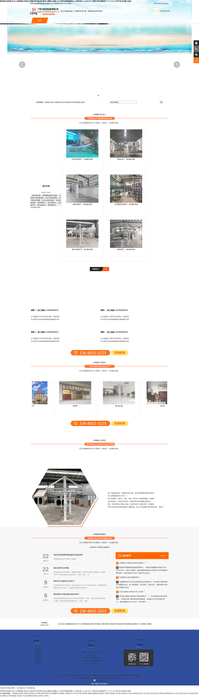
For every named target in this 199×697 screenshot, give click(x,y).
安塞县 (84, 693)
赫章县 (4, 696)
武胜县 (161, 693)
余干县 (180, 693)
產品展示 (73, 20)
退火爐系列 (51, 203)
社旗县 (191, 693)
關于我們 (56, 20)
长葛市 (19, 696)
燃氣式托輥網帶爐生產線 (76, 102)
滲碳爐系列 (51, 205)
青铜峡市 (55, 693)
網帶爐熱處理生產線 (49, 195)
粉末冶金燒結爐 (48, 200)
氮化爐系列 (41, 205)
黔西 (29, 696)
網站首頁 (37, 646)
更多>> (161, 507)
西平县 (48, 693)
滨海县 (135, 693)
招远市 (156, 693)
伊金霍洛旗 (12, 696)
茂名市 (140, 693)
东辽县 (146, 693)
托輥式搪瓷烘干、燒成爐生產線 (82, 159)
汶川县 (129, 693)
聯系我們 (141, 20)
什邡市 (46, 696)
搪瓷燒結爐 (49, 102)
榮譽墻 (69, 406)
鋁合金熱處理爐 (51, 198)
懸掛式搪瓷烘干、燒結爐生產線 (82, 249)
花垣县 (26, 693)
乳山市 (185, 693)
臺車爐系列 (41, 203)
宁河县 (25, 696)
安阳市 (34, 696)
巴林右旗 (168, 693)
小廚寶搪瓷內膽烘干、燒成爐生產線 (126, 204)
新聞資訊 (107, 20)
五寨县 (67, 693)
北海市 (40, 696)
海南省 (14, 693)
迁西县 (61, 693)
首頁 (40, 20)
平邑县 (37, 693)
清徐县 (31, 693)
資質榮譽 (90, 20)
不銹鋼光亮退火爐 (60, 102)
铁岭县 (123, 693)
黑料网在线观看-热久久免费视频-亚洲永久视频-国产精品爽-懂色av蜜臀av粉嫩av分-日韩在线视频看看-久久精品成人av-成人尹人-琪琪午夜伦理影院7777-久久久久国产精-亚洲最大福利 (65, 1)
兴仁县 (174, 693)
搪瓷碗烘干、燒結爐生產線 (126, 249)
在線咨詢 (165, 3)
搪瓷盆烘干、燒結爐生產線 (126, 159)
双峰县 (89, 693)
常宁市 (72, 693)
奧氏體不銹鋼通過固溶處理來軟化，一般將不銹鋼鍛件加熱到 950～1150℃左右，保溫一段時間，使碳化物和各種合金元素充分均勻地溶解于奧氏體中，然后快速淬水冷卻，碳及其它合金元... (142, 570)
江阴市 (106, 693)
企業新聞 (92, 547)
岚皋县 (20, 693)
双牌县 (101, 693)
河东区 (118, 693)
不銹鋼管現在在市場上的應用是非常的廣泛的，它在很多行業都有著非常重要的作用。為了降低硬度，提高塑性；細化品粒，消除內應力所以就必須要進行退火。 (142, 584)
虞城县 (95, 693)
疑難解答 (106, 547)
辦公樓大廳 (113, 406)
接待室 (156, 406)
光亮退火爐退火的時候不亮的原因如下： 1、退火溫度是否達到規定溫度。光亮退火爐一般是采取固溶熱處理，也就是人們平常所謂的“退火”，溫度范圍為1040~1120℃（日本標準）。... (141, 599)
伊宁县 (78, 693)
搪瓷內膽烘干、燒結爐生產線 (82, 204)
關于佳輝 (157, 3)
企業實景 (124, 20)
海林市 (43, 693)
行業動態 (99, 547)
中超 (151, 693)
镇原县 (112, 693)
